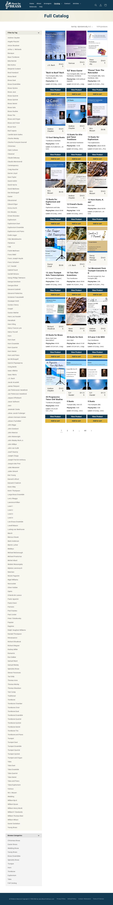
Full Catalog (12, 883)
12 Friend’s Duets (75, 204)
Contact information (84, 899)
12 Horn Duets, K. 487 (96, 201)
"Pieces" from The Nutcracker (96, 71)
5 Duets (70, 401)
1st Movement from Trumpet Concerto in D (97, 270)
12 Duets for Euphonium (93, 138)
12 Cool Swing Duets (55, 137)
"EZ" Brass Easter (74, 71)
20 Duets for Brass (54, 335)
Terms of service (98, 899)
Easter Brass (12, 844)
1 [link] (61, 431)
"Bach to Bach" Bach (55, 73)
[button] (58, 3)
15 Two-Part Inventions (72, 274)
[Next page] (91, 430)
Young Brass (12, 852)
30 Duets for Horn (75, 337)
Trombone (11, 871)
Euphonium (12, 875)
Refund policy (72, 899)
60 (85, 430)
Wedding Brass (13, 848)
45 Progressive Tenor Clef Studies (54, 398)
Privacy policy (61, 899)
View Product (55, 90)
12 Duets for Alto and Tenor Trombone (74, 136)
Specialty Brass (13, 860)
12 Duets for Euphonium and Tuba (53, 201)
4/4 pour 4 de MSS (96, 337)
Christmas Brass (14, 840)
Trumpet (11, 864)
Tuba (9, 879)
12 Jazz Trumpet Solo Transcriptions (55, 274)
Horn (9, 867)
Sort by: (74, 27)
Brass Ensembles (14, 856)
